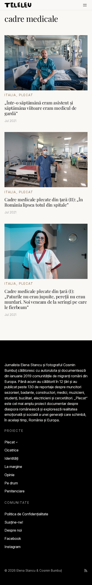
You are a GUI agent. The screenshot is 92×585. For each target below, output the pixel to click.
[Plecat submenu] (17, 442)
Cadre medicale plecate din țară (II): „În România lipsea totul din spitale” (43, 202)
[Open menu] (85, 5)
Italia (10, 95)
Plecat (26, 95)
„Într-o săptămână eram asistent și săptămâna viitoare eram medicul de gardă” (40, 108)
